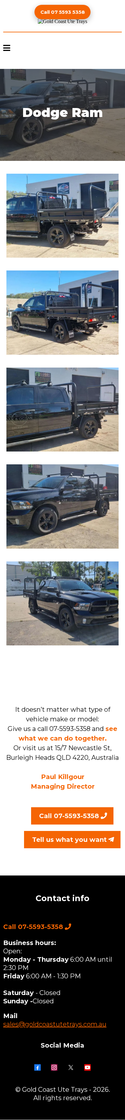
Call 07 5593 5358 (62, 12)
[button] (6, 49)
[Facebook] (37, 1067)
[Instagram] (54, 1067)
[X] (71, 1067)
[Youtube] (87, 1067)
